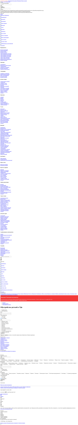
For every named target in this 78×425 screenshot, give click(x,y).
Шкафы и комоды (3, 229)
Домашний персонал (4, 133)
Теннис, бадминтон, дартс (5, 208)
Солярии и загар (3, 178)
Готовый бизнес (3, 159)
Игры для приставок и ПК (5, 187)
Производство (3, 144)
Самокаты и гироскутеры (5, 200)
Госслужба (2, 131)
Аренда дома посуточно (5, 58)
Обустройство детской (4, 88)
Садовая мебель (3, 226)
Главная (1, 386)
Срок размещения (3, 375)
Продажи (2, 143)
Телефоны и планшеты (4, 73)
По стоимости (13, 351)
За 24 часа (3, 316)
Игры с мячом (3, 205)
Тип (1, 371)
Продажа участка (3, 52)
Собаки (2, 97)
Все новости (15, 0)
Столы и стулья (3, 227)
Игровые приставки (4, 186)
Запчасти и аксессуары (5, 69)
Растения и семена (4, 224)
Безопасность (3, 128)
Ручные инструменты (4, 238)
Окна (1, 236)
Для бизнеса (10, 0)
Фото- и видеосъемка (4, 119)
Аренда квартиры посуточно (5, 54)
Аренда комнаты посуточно (5, 56)
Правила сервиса (4, 0)
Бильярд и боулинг (4, 201)
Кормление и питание (4, 86)
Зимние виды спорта (4, 204)
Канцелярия (2, 253)
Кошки (1, 98)
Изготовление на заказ (4, 120)
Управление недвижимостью (5, 151)
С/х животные (3, 101)
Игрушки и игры (3, 84)
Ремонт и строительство (5, 112)
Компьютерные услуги (4, 113)
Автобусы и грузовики (4, 67)
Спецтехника (3, 66)
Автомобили (2, 64)
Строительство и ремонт (5, 149)
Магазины (19, 0)
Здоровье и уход (3, 83)
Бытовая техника (3, 77)
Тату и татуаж (3, 177)
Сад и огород (3, 225)
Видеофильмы (3, 185)
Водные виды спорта (4, 202)
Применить (2, 7)
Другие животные (3, 102)
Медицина (2, 138)
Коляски (2, 85)
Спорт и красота (3, 147)
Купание (2, 87)
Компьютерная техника (4, 74)
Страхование (3, 148)
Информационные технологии (6, 135)
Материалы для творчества (5, 190)
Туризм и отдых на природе (5, 207)
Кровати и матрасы (4, 217)
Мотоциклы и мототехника (5, 65)
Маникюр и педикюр (4, 170)
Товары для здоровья (4, 171)
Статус (1, 368)
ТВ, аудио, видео (3, 76)
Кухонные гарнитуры (4, 216)
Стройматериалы (3, 240)
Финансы (2, 153)
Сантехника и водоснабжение (6, 239)
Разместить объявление (4, 15)
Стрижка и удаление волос (5, 173)
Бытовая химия (3, 219)
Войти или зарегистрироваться (6, 384)
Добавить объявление (26, 386)
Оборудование (3, 158)
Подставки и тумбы (4, 222)
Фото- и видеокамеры (4, 75)
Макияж (2, 169)
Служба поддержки (21, 387)
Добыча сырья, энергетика (5, 132)
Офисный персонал (4, 141)
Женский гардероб (4, 164)
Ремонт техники (3, 117)
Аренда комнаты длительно (5, 55)
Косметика (2, 247)
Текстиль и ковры (3, 228)
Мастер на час (3, 109)
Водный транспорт (4, 68)
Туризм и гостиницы (4, 150)
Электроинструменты (4, 242)
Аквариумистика (3, 104)
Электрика (2, 241)
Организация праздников (5, 118)
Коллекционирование (4, 189)
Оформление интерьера (4, 220)
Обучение (2, 108)
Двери (1, 234)
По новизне (8, 351)
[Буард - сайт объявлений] (5, 1)
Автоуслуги (2, 116)
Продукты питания (4, 121)
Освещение (2, 215)
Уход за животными (4, 122)
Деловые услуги (3, 114)
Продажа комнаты (3, 50)
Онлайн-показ (4, 309)
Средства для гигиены (4, 179)
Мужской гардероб (4, 165)
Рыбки (1, 100)
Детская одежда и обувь (4, 81)
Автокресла (2, 82)
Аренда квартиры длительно (5, 53)
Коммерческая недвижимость (6, 59)
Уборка (1, 115)
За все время (4, 318)
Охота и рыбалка (3, 206)
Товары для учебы (3, 91)
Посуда (1, 223)
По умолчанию (3, 351)
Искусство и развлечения (5, 136)
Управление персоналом (5, 152)
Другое (1, 92)
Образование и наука (4, 140)
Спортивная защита (4, 198)
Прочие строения (3, 60)
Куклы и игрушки (3, 249)
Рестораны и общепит (4, 145)
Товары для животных (4, 103)
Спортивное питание (4, 210)
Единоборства (3, 203)
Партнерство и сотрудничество (6, 160)
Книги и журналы (3, 188)
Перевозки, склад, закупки (5, 142)
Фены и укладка (3, 176)
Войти (1, 14)
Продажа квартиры (4, 49)
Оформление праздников (5, 252)
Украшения (2, 248)
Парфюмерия (3, 172)
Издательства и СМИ (4, 134)
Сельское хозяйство (4, 146)
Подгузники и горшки (4, 89)
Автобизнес (2, 127)
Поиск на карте (24, 0)
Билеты (2, 184)
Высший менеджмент (4, 130)
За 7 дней (3, 317)
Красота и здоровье (4, 110)
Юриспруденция (3, 154)
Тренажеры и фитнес (4, 209)
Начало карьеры (3, 139)
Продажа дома (3, 51)
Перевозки (2, 111)
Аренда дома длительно (4, 57)
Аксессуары (2, 251)
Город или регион (3, 355)
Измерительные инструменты (6, 235)
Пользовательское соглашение (12, 387)
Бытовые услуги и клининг (5, 129)
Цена (1, 365)
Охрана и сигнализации (5, 221)
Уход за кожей (3, 175)
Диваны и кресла (3, 218)
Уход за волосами (3, 174)
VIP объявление (4, 370)
